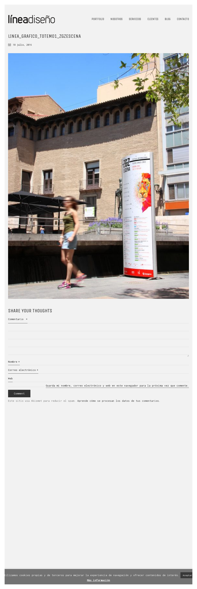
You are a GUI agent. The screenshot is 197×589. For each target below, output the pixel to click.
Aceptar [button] (187, 575)
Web (10, 378)
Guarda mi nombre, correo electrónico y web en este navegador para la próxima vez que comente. (117, 385)
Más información (98, 580)
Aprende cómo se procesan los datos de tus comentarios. (118, 400)
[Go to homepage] (31, 19)
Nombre (14, 361)
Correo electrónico (23, 369)
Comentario (18, 319)
